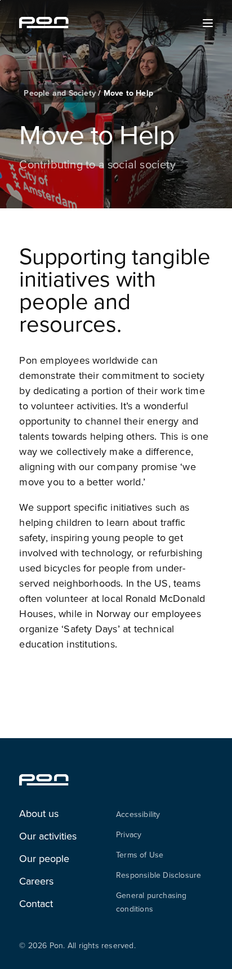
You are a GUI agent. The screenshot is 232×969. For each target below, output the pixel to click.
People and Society (61, 93)
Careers (36, 881)
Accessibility (138, 814)
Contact (36, 903)
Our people (44, 858)
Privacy (128, 834)
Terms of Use (139, 854)
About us (39, 813)
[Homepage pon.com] (44, 25)
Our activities (48, 836)
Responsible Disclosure (158, 875)
